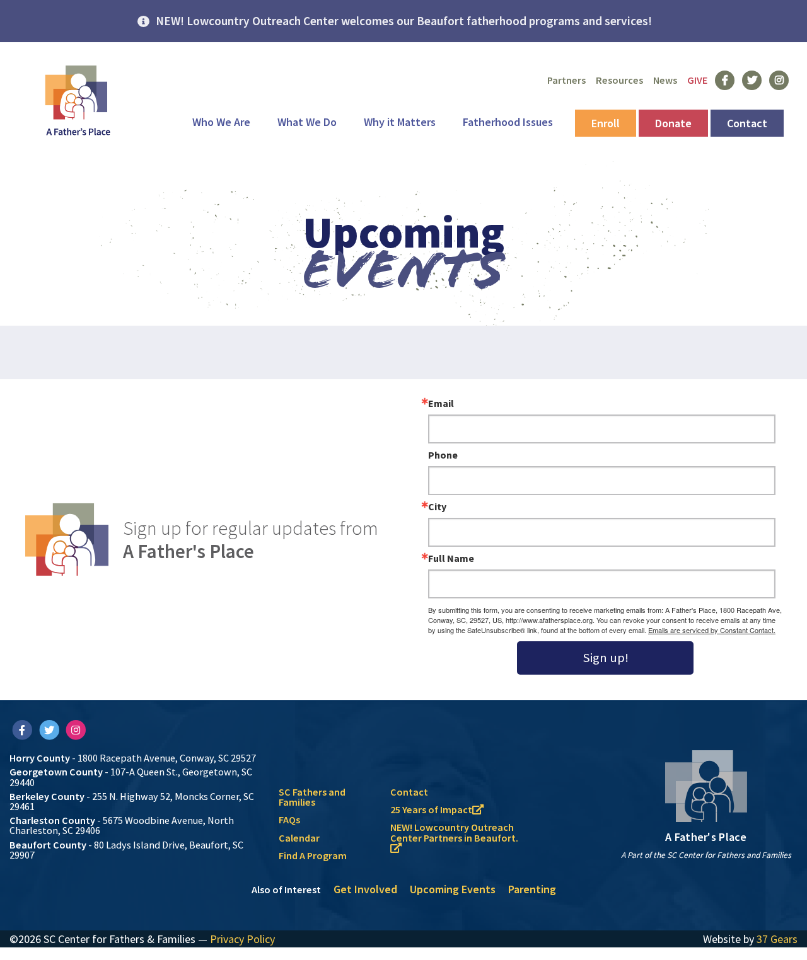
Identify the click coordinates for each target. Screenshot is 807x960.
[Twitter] (50, 729)
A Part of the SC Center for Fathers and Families (706, 855)
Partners (566, 80)
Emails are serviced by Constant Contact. (711, 630)
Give (697, 80)
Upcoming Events (453, 889)
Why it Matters (400, 122)
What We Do (307, 122)
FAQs (289, 819)
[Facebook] (23, 729)
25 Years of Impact (431, 809)
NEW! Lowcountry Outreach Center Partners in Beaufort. (454, 832)
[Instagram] (76, 729)
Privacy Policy (242, 939)
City (437, 506)
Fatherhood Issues (508, 122)
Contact (747, 123)
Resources (619, 80)
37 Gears (777, 939)
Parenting (532, 889)
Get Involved (365, 889)
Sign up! (606, 657)
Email (441, 403)
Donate (673, 123)
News (665, 80)
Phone (443, 455)
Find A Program (313, 855)
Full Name (451, 558)
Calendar (299, 837)
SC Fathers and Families (312, 797)
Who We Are (221, 122)
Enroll (605, 123)
